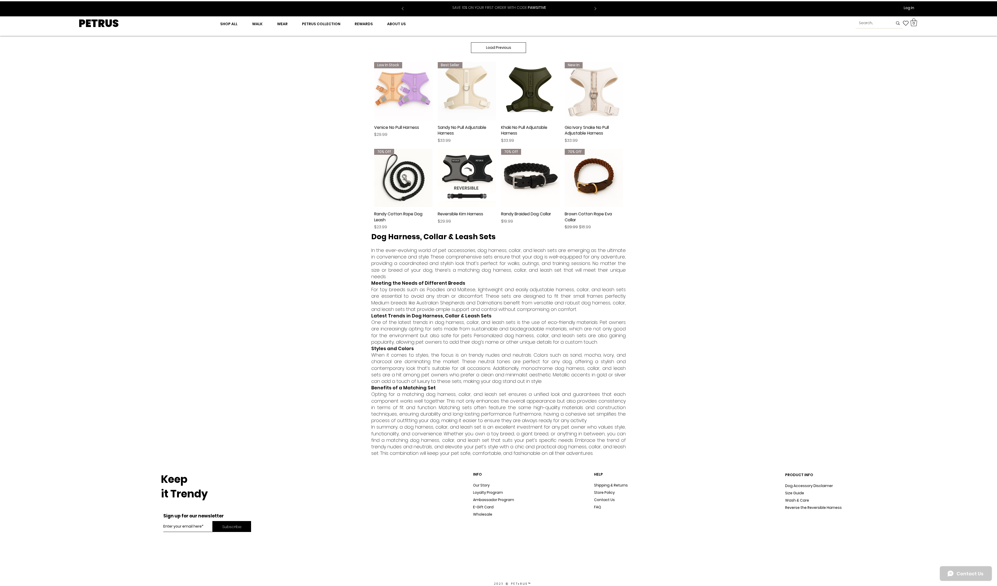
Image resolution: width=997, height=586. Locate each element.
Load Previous (498, 47)
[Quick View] (530, 91)
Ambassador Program (493, 499)
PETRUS (99, 23)
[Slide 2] (502, 4)
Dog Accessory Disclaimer (809, 485)
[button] (914, 22)
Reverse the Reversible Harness (813, 507)
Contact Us (604, 499)
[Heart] (905, 23)
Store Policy (604, 492)
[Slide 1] (496, 4)
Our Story (481, 485)
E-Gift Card (483, 507)
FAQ (597, 507)
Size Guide (794, 493)
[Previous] (403, 9)
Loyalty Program (488, 492)
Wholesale (482, 514)
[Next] (595, 9)
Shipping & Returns (611, 485)
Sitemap (602, 514)
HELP (598, 474)
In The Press (484, 528)
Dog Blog (481, 521)
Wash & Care (797, 500)
